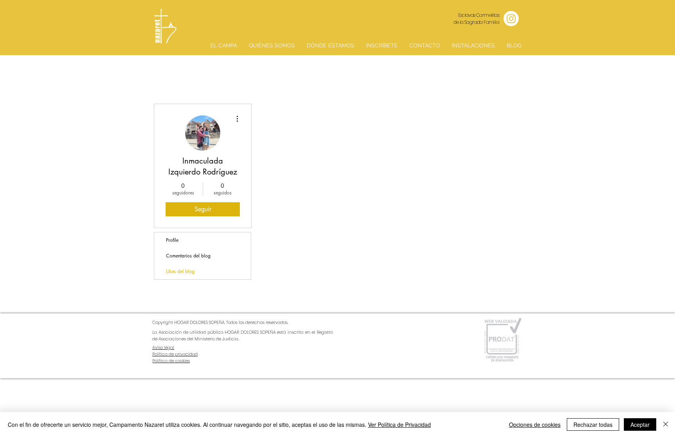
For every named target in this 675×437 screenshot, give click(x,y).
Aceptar (640, 424)
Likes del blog (180, 271)
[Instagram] (511, 18)
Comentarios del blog (188, 255)
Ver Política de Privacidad (399, 424)
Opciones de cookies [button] (535, 424)
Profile (172, 240)
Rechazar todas (592, 424)
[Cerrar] (665, 424)
